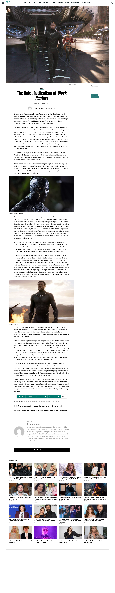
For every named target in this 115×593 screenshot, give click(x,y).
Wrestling (46, 3)
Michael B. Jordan (44, 401)
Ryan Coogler (55, 401)
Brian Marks (39, 108)
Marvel (35, 401)
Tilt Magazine (27, 3)
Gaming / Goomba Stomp (72, 3)
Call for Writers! (87, 3)
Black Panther (28, 401)
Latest (86, 96)
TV (40, 3)
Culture (60, 3)
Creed (29, 277)
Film (35, 3)
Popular (95, 96)
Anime (53, 3)
